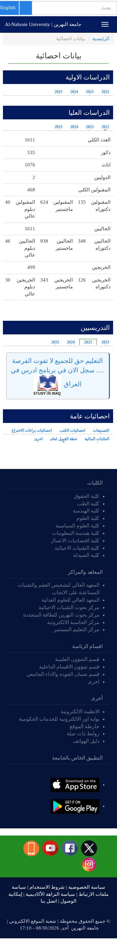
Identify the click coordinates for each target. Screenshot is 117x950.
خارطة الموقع (84, 726)
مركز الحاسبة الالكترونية (73, 622)
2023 (90, 92)
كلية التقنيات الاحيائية (77, 548)
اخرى (38, 439)
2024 (74, 92)
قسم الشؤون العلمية (77, 659)
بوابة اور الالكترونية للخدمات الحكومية (59, 719)
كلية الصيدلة (86, 555)
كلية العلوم (87, 518)
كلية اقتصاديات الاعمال (74, 540)
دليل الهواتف (86, 741)
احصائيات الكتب (72, 430)
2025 (58, 92)
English (8, 7)
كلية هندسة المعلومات (75, 533)
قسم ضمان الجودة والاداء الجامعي (62, 674)
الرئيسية (100, 38)
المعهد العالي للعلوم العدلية (70, 600)
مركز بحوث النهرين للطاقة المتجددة (61, 615)
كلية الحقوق (86, 496)
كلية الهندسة (86, 510)
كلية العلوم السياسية (77, 525)
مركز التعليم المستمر (76, 629)
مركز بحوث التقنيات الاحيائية (69, 607)
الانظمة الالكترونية (80, 711)
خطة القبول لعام (62, 439)
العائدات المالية (97, 439)
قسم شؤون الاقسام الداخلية (68, 666)
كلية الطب (88, 503)
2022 (105, 92)
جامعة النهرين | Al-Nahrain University (43, 24)
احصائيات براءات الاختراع (32, 430)
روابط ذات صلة (83, 733)
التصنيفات (101, 430)
